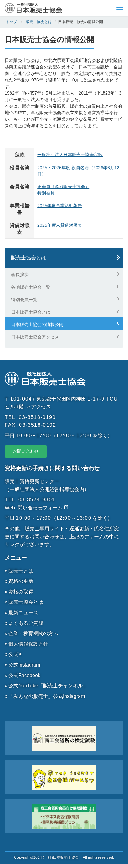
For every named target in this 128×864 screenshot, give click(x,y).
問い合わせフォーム (41, 507)
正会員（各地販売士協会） (63, 186)
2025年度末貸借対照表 (59, 225)
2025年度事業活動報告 (59, 205)
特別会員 (46, 192)
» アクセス (39, 406)
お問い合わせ (26, 451)
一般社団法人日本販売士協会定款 (70, 154)
